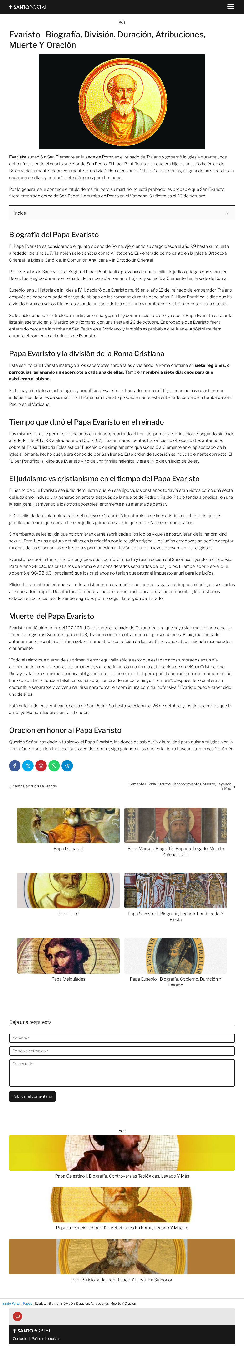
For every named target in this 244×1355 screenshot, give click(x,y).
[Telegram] (67, 765)
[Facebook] (14, 765)
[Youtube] (17, 1316)
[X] (28, 765)
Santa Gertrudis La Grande (35, 786)
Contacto (20, 1338)
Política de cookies (46, 1338)
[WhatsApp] (54, 765)
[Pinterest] (41, 765)
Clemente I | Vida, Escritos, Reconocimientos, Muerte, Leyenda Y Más (179, 786)
